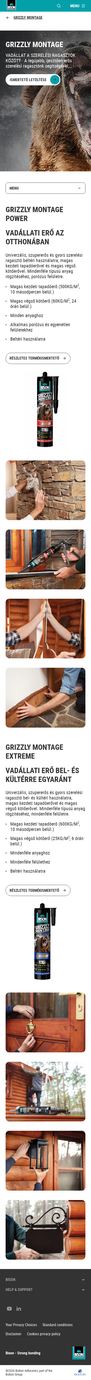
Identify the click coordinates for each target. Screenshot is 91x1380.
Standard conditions (57, 1325)
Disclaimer (13, 1334)
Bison (10, 1279)
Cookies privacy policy (43, 1334)
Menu (14, 188)
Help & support (19, 1289)
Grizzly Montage (28, 17)
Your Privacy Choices (21, 1325)
